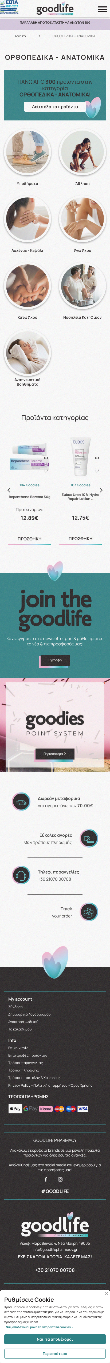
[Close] (106, 1293)
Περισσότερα (55, 1353)
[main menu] (102, 9)
